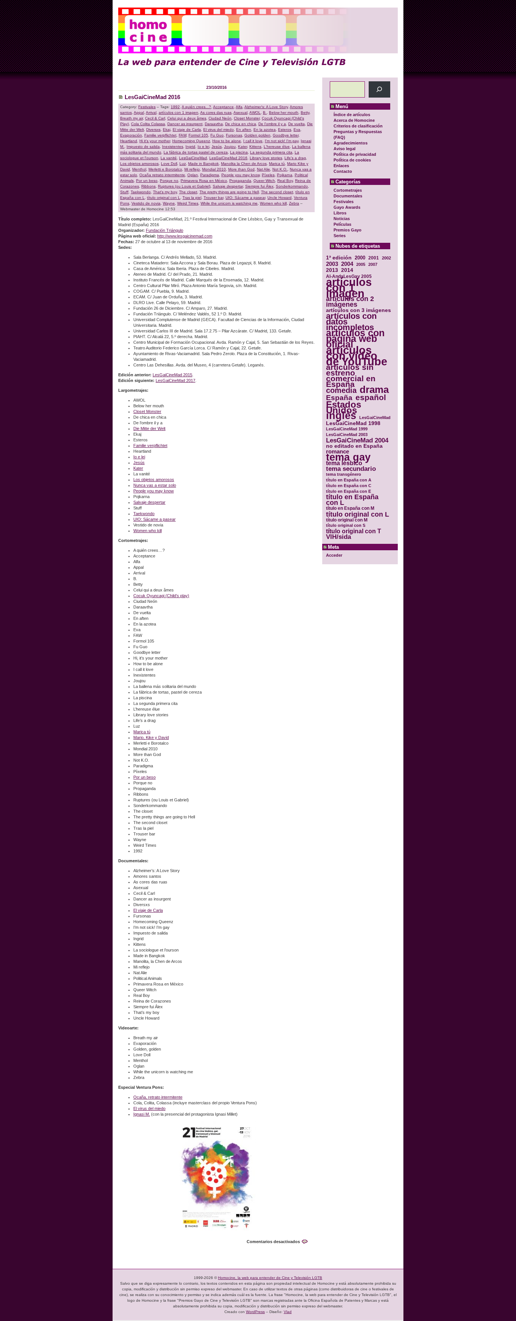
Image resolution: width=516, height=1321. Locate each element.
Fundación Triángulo (164, 230)
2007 (372, 264)
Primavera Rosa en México (204, 181)
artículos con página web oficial (355, 338)
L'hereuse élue (277, 146)
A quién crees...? (196, 107)
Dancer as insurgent (184, 124)
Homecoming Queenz (191, 141)
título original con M (347, 519)
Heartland (128, 141)
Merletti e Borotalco (165, 169)
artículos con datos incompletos (351, 321)
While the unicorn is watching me (229, 203)
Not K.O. (279, 169)
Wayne (169, 203)
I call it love (253, 141)
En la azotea (264, 129)
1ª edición (339, 258)
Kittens (255, 146)
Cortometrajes (348, 190)
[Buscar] (379, 89)
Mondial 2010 (214, 169)
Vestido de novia (146, 203)
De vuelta (296, 124)
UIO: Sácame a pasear (245, 198)
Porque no (169, 181)
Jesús (217, 146)
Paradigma (209, 175)
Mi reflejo (192, 169)
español (370, 397)
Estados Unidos (343, 407)
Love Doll (169, 163)
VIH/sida (338, 537)
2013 (332, 270)
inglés (341, 416)
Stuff (124, 192)
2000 (360, 258)
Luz (182, 163)
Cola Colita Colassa (148, 124)
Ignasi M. (141, 1114)
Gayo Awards (347, 207)
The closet (188, 192)
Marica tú (277, 163)
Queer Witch (264, 181)
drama (374, 390)
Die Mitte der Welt (149, 428)
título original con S (345, 525)
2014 (347, 270)
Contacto (343, 171)
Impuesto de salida (143, 146)
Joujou (230, 146)
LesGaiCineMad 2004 (357, 440)
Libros (340, 213)
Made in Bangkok (203, 163)
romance (337, 452)
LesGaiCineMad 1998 (353, 423)
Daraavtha (214, 124)
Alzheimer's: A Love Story (266, 107)
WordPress (255, 1312)
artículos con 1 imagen (349, 287)
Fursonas (234, 135)
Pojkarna (284, 175)
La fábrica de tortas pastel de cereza (196, 152)
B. (265, 112)
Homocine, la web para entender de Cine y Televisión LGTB (270, 1278)
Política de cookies (352, 160)
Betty (305, 112)
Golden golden (257, 135)
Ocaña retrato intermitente (162, 175)
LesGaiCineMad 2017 (175, 380)
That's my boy (165, 192)
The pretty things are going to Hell (229, 192)
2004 (347, 264)
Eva (297, 129)
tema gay (348, 457)
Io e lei (203, 146)
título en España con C (348, 485)
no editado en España (354, 446)
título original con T (353, 531)
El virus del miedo (218, 129)
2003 (332, 264)
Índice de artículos (352, 114)
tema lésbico (344, 463)
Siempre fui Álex (259, 186)
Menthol (139, 169)
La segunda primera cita (271, 152)
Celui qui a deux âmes (186, 118)
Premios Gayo (348, 230)
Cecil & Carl (155, 118)
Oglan (192, 175)
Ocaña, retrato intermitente (157, 1097)
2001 (373, 257)
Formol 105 (198, 135)
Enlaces (341, 165)
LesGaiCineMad (375, 417)
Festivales (344, 201)
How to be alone (226, 141)
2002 (386, 258)
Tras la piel (191, 198)
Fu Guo (217, 135)
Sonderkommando (292, 186)
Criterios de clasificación (358, 126)
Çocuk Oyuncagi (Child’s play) (161, 595)
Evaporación (131, 135)
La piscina (239, 152)
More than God (241, 169)
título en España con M (350, 508)
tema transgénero (343, 474)
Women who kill (273, 203)
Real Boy (285, 181)
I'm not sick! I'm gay (281, 141)
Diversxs (153, 129)
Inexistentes (172, 146)
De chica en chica (240, 124)
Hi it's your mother (154, 141)
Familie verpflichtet (160, 135)
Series (340, 235)
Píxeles (268, 175)
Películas (342, 224)
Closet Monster (247, 118)
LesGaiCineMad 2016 (152, 97)
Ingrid (190, 146)
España (339, 397)
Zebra (294, 203)
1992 (175, 107)
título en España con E (348, 491)
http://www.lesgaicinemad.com (184, 236)
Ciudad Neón (220, 118)
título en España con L (352, 500)
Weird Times (187, 203)
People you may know (240, 175)
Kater (242, 146)
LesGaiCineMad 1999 (347, 429)
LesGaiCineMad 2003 (347, 434)
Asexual (240, 112)
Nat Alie (263, 169)
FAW (182, 135)
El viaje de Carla (187, 129)
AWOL (255, 112)
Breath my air (131, 118)
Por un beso (147, 181)
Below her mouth (283, 112)
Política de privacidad (355, 154)
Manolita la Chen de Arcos (244, 163)
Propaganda (240, 181)
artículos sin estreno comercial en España (350, 375)
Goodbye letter (285, 135)
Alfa (239, 107)
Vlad (288, 1312)
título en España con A (348, 480)
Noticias (342, 218)
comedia (341, 390)
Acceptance (223, 107)
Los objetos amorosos (139, 163)
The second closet (277, 192)
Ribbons (148, 186)
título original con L (357, 514)
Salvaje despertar (228, 186)
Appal (139, 112)
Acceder (334, 555)
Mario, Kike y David (151, 737)
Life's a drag (295, 158)
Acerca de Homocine (354, 120)
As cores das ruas (216, 112)
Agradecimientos (351, 143)
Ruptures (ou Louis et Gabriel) (184, 186)
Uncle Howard (279, 198)
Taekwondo (141, 192)
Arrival (151, 112)
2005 (360, 264)
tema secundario (351, 469)
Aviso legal (344, 148)
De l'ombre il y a (272, 124)
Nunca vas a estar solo (154, 485)
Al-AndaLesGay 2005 (349, 276)
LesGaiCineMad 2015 (172, 375)
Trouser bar (213, 198)
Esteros (284, 129)
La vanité (169, 158)
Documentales (348, 196)
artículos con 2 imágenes (350, 301)
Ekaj (166, 129)
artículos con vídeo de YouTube (356, 355)
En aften (243, 129)
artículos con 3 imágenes (358, 310)
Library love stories (266, 158)
